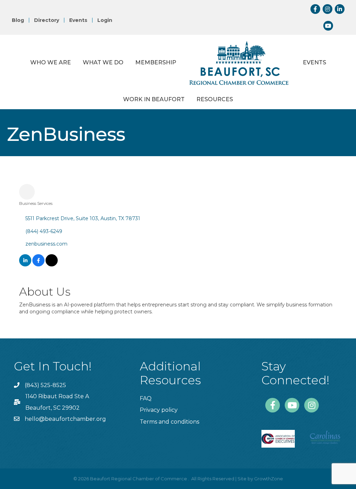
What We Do (103, 62)
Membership (155, 62)
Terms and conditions (169, 421)
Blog (18, 20)
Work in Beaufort (154, 99)
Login (104, 20)
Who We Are (50, 62)
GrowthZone (268, 478)
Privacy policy (159, 410)
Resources (214, 99)
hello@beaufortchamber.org (65, 419)
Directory (46, 20)
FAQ (146, 398)
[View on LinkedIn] (25, 265)
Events (78, 20)
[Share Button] (27, 192)
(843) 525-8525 (45, 385)
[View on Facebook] (38, 265)
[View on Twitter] (52, 265)
